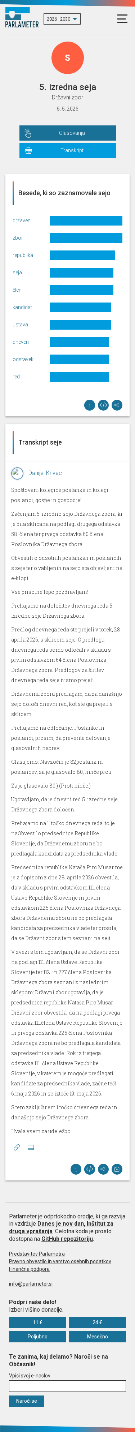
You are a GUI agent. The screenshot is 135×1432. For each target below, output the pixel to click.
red (16, 377)
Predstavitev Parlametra (37, 1254)
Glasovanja (72, 133)
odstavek (23, 359)
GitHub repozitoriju (67, 1238)
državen (22, 220)
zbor (18, 238)
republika (23, 255)
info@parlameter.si (31, 1284)
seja (17, 272)
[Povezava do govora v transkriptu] (16, 1147)
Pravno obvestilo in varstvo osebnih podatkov (60, 1261)
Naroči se (26, 1401)
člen (17, 290)
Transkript (72, 150)
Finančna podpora (29, 1269)
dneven (21, 342)
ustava (20, 324)
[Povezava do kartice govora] (30, 1147)
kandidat (22, 307)
